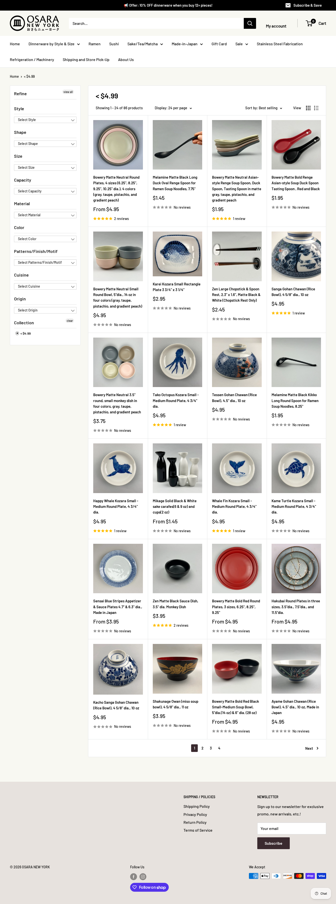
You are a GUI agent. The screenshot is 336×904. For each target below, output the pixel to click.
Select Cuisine (29, 286)
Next (309, 748)
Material (22, 203)
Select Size (26, 167)
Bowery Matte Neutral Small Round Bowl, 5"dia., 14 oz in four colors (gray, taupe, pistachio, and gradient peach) (117, 297)
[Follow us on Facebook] (133, 876)
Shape (20, 132)
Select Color (27, 239)
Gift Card (219, 43)
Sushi (114, 43)
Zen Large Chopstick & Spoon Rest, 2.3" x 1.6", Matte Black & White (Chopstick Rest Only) (236, 295)
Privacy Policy (195, 814)
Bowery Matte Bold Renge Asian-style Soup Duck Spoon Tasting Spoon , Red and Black (296, 183)
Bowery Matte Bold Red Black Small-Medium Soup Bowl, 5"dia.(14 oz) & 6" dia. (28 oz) (235, 707)
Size (18, 156)
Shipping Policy (196, 806)
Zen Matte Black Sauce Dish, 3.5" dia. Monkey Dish (175, 604)
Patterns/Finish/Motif (36, 251)
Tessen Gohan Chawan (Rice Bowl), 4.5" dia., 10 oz (234, 397)
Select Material (29, 215)
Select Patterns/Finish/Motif (40, 262)
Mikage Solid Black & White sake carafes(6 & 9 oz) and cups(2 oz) (175, 506)
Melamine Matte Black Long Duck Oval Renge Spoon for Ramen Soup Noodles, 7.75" (175, 183)
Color (19, 227)
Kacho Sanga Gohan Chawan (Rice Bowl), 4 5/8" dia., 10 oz (116, 705)
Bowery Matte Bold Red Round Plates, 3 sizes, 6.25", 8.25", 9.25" (236, 607)
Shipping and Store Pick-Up (86, 59)
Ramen (95, 43)
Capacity (22, 180)
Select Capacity (30, 191)
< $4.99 (29, 76)
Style (19, 108)
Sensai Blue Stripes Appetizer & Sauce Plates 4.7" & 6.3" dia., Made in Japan (117, 607)
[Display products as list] (316, 108)
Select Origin (28, 310)
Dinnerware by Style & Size (52, 43)
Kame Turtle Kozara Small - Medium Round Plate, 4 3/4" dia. (294, 506)
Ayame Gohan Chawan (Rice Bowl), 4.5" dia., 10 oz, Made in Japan (295, 707)
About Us (126, 59)
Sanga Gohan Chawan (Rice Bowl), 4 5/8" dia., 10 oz (293, 292)
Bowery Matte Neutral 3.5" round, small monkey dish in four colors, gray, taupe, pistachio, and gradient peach (117, 403)
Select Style (27, 120)
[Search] (250, 23)
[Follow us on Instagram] (142, 876)
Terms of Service (198, 830)
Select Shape (28, 143)
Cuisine (21, 275)
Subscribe (273, 843)
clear (70, 320)
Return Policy (195, 822)
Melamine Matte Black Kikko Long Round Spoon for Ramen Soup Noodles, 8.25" (295, 400)
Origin (20, 298)
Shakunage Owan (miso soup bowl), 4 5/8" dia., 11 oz (175, 704)
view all (68, 92)
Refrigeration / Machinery (32, 59)
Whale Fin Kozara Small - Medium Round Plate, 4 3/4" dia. (234, 506)
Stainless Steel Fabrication (280, 43)
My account (276, 25)
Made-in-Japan (185, 43)
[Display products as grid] (308, 108)
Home (15, 43)
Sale (239, 43)
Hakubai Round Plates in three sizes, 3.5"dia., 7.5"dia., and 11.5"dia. (296, 607)
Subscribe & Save (307, 5)
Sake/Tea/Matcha (142, 43)
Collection (24, 322)
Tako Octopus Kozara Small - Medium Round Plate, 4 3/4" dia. (176, 400)
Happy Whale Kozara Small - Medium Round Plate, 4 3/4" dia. (115, 506)
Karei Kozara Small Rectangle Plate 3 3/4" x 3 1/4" (176, 287)
